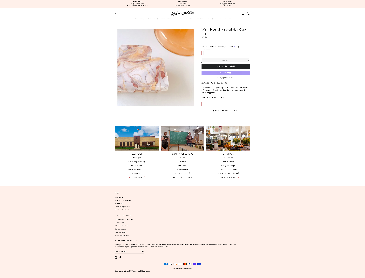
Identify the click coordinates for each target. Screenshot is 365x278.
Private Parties (120, 223)
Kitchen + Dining (166, 19)
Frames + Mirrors (152, 19)
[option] (137, 4)
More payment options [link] (225, 78)
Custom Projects (120, 229)
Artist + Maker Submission (124, 219)
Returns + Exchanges (122, 210)
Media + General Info (122, 235)
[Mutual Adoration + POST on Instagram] (116, 257)
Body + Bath (188, 19)
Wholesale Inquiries (121, 226)
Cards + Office (211, 19)
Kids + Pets (178, 19)
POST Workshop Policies (123, 200)
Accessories (199, 19)
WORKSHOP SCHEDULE (182, 177)
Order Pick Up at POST (122, 207)
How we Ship (119, 203)
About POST (119, 197)
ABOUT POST (136, 177)
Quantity (206, 49)
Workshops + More (225, 19)
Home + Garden (139, 19)
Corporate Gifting (120, 232)
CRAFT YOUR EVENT (228, 177)
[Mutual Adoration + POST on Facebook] (120, 257)
